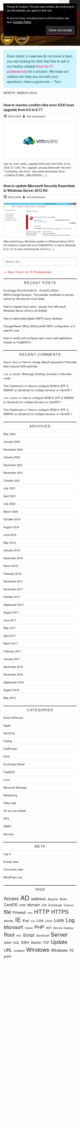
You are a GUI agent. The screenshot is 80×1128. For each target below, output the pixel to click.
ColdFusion (10, 749)
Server (59, 934)
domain (33, 904)
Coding (7, 741)
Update (59, 941)
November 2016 (13, 674)
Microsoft (13, 926)
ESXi (6, 756)
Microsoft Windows (15, 787)
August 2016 (11, 690)
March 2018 (10, 566)
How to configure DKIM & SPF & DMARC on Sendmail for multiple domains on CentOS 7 (37, 388)
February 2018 (12, 574)
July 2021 (9, 488)
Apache (53, 899)
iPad (25, 920)
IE (18, 919)
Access (11, 898)
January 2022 (11, 457)
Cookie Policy (22, 22)
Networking (10, 795)
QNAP (7, 826)
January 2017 (11, 659)
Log (70, 919)
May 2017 (9, 628)
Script (28, 935)
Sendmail (42, 935)
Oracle (29, 928)
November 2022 (13, 449)
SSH (25, 942)
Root (9, 934)
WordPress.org (12, 877)
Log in (7, 854)
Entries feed (10, 862)
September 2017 (13, 605)
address (38, 898)
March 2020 (10, 511)
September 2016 (13, 682)
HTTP (41, 911)
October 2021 (11, 480)
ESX (44, 905)
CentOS (10, 904)
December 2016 (13, 667)
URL (8, 950)
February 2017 (12, 651)
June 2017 (9, 620)
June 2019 (9, 535)
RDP (48, 928)
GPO (30, 913)
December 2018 (13, 558)
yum (7, 956)
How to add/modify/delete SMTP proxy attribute (32, 318)
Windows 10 (62, 950)
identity (8, 921)
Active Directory (13, 717)
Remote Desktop (63, 928)
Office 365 (9, 803)
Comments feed (13, 869)
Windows (37, 949)
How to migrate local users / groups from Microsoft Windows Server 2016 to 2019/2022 (34, 308)
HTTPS (60, 911)
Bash (63, 899)
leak (33, 921)
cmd (22, 904)
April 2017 (9, 636)
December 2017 (13, 581)
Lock (59, 919)
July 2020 (9, 504)
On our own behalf (14, 811)
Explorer (69, 905)
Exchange (55, 905)
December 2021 (13, 465)
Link (40, 920)
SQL (16, 942)
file (7, 911)
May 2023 (9, 434)
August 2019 (11, 527)
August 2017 (11, 612)
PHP (39, 926)
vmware (19, 950)
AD (24, 897)
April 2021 (9, 496)
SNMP (8, 943)
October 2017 (11, 597)
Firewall (19, 912)
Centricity (9, 733)
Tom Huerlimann (13, 386)
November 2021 (13, 473)
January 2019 (11, 550)
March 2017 (10, 643)
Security (8, 834)
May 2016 (9, 698)
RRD (18, 935)
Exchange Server (14, 764)
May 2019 (9, 543)
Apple (6, 725)
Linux (6, 780)
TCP (46, 942)
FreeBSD (9, 772)
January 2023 (11, 442)
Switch (36, 942)
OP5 (6, 818)
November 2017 (13, 589)
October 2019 (11, 519)
